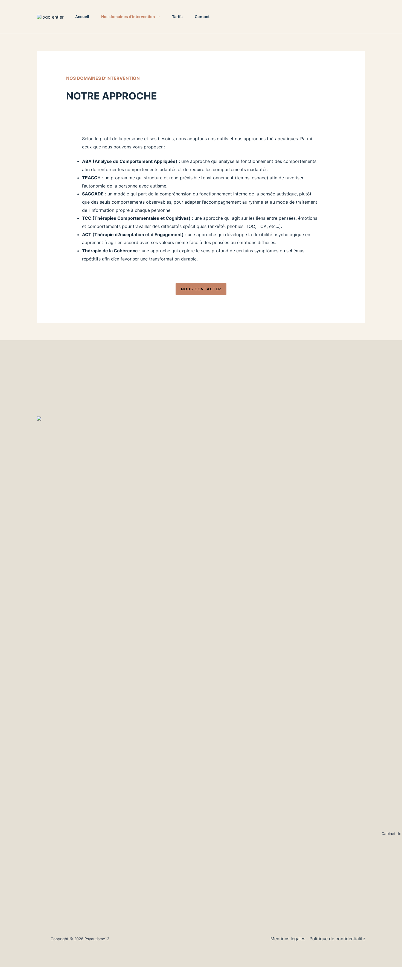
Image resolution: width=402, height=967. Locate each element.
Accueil (82, 16)
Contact (202, 16)
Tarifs (177, 16)
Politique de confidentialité (337, 938)
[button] (157, 16)
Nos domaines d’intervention (128, 16)
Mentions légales (287, 938)
